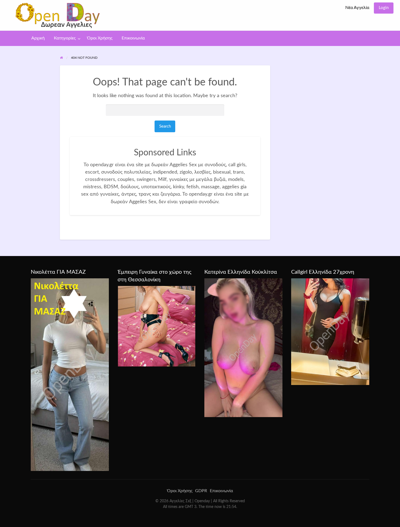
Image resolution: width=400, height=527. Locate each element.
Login (384, 8)
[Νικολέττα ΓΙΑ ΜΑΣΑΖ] (70, 374)
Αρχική (38, 38)
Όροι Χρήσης (99, 38)
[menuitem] (357, 8)
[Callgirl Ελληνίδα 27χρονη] (330, 331)
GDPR (201, 491)
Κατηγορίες (65, 38)
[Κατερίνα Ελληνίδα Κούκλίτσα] (243, 347)
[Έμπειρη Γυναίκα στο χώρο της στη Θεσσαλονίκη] (157, 326)
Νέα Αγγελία (357, 8)
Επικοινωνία (133, 38)
